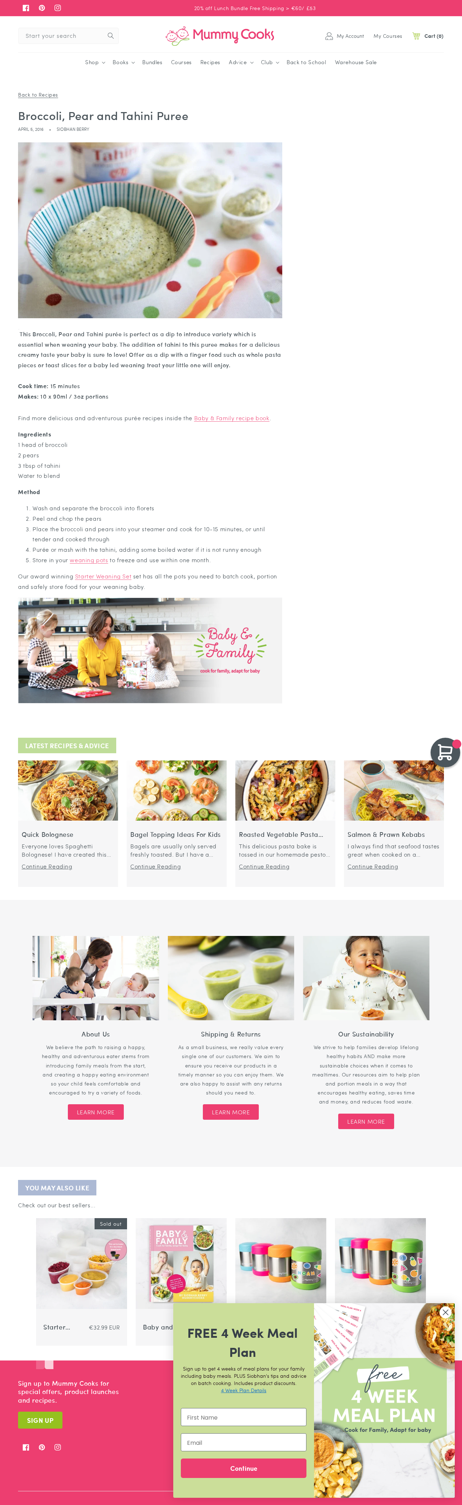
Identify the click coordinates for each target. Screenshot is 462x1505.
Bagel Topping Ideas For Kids (175, 834)
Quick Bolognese (48, 834)
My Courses (388, 35)
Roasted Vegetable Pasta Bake (278, 834)
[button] (94, 62)
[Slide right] (49, 1358)
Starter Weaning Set (103, 576)
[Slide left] (40, 1358)
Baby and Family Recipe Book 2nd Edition (158, 1327)
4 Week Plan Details (243, 1390)
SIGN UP (40, 1420)
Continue (243, 1468)
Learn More (96, 1112)
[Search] (111, 36)
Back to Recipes (38, 94)
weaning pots (89, 560)
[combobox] (68, 36)
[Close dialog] (445, 1312)
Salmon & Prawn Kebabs (386, 834)
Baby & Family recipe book (232, 418)
